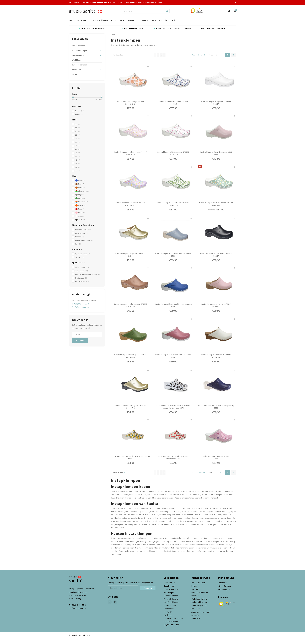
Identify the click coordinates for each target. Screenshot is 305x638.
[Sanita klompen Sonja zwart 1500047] (216, 232)
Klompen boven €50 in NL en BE (133, 28)
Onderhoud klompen (199, 599)
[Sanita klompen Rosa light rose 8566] (216, 131)
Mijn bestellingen (224, 586)
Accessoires (163, 20)
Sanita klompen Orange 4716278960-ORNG (130, 102)
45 (77, 160)
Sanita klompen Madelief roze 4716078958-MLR (130, 153)
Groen (81, 198)
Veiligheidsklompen (171, 599)
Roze (81, 213)
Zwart (81, 220)
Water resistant (82, 267)
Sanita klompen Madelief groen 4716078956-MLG (216, 204)
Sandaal (79, 257)
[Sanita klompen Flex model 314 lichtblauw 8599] (173, 232)
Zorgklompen (169, 615)
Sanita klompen (83, 20)
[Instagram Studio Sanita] (115, 602)
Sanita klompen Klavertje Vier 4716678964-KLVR (173, 204)
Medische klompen (100, 20)
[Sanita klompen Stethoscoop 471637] (173, 131)
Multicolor (83, 202)
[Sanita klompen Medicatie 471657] (130, 181)
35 (77, 124)
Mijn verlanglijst (224, 589)
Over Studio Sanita (198, 583)
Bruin (81, 184)
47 (77, 167)
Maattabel (195, 596)
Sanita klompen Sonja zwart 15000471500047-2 (216, 254)
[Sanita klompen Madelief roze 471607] (130, 131)
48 (77, 171)
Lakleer (79, 237)
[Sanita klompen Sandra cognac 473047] (130, 283)
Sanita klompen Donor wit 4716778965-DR (173, 102)
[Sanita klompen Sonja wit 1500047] (216, 80)
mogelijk (94, 28)
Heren (79, 114)
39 (77, 139)
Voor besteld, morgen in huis (173, 28)
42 (77, 149)
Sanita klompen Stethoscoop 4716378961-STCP (173, 153)
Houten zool (81, 278)
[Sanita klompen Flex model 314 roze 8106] (173, 333)
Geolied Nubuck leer (83, 240)
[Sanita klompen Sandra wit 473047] (216, 333)
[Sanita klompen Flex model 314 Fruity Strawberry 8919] (173, 435)
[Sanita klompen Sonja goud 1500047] (130, 384)
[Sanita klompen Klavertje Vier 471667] (173, 181)
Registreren (222, 583)
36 (77, 128)
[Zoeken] (167, 11)
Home (71, 20)
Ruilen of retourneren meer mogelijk (213, 28)
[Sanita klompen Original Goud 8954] (130, 232)
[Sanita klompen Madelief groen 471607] (216, 181)
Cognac (82, 188)
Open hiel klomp (82, 254)
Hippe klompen (117, 20)
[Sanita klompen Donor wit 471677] (173, 80)
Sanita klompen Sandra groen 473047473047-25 (130, 356)
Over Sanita (195, 609)
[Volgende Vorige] (164, 55)
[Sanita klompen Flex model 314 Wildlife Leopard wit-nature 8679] (173, 384)
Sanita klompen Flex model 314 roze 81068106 (173, 356)
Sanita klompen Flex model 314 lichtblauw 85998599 (173, 254)
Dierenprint (83, 191)
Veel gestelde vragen (199, 602)
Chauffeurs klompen (171, 602)
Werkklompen (132, 20)
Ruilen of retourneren (199, 592)
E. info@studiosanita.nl (80, 307)
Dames (79, 111)
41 (77, 146)
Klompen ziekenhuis (171, 621)
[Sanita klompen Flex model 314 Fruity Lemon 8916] (130, 435)
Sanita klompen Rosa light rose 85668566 (216, 153)
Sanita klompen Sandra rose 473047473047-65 (216, 305)
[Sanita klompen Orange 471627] (130, 80)
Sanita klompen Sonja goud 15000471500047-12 (130, 406)
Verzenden (195, 589)
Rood (81, 209)
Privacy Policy (196, 615)
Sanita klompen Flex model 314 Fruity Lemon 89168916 (130, 457)
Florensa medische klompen (150, 2)
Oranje (81, 205)
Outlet (173, 20)
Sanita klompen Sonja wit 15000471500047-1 (216, 102)
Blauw (81, 180)
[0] (235, 11)
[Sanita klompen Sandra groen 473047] (130, 333)
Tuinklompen (169, 609)
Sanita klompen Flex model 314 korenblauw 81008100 (173, 305)
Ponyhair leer (81, 233)
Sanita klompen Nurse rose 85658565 (216, 457)
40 (77, 142)
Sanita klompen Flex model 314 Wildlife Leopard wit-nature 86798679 (173, 406)
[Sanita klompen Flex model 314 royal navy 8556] (216, 384)
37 (77, 131)
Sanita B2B (195, 618)
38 (77, 135)
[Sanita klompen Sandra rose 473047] (216, 283)
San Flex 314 (168, 612)
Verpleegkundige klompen (173, 618)
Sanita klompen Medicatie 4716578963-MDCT (130, 204)
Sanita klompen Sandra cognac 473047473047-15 (130, 305)
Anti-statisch (81, 271)
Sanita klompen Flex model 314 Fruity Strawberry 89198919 (173, 457)
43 (77, 153)
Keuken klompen (170, 605)
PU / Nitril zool (82, 282)
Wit (81, 216)
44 (77, 156)
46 (77, 164)
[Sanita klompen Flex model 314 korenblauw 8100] (173, 283)
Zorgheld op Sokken (171, 625)
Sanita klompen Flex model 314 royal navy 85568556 (216, 406)
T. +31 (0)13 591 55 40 (80, 304)
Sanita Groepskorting (199, 605)
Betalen (194, 586)
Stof (78, 244)
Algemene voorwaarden (200, 612)
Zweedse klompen (148, 20)
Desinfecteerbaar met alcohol (87, 274)
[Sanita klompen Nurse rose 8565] (216, 435)
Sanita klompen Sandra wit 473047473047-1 (216, 356)
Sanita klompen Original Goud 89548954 (130, 254)
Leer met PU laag (83, 230)
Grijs (81, 195)
